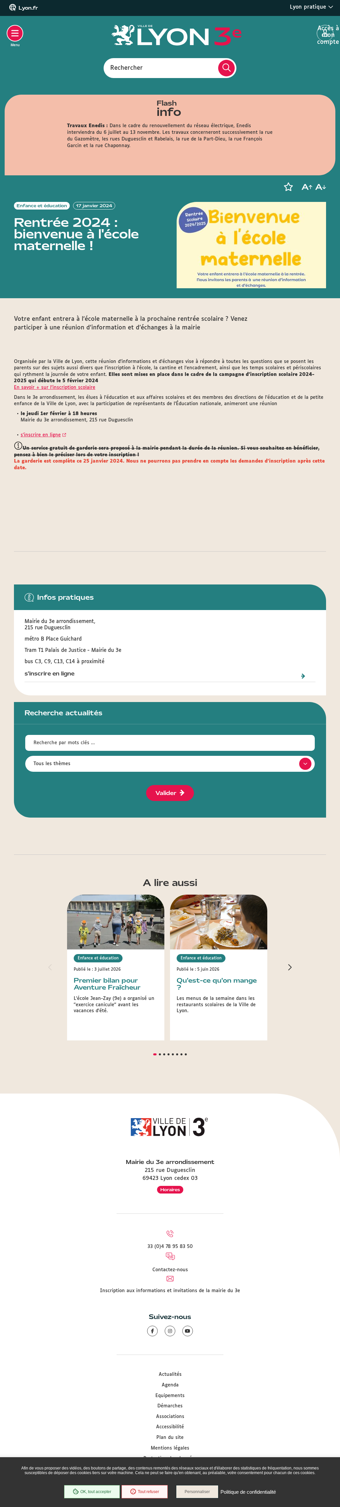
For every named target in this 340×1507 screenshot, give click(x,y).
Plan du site (170, 1437)
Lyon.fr (28, 8)
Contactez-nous (170, 1270)
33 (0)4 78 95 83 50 (170, 1246)
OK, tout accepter (95, 1491)
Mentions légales (170, 1448)
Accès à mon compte (325, 34)
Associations (170, 1416)
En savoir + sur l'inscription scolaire (54, 387)
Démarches (170, 1406)
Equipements (170, 1395)
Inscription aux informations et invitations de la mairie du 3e (170, 1290)
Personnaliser (197, 1491)
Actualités (170, 1374)
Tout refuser (148, 1491)
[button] (288, 187)
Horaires (170, 1190)
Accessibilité (170, 1427)
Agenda (170, 1385)
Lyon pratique (309, 7)
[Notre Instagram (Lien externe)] (170, 1331)
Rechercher (126, 68)
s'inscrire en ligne (41, 435)
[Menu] (15, 33)
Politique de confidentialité (248, 1492)
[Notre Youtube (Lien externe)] (187, 1331)
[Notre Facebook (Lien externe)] (152, 1331)
